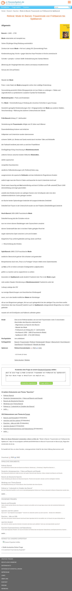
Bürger (48, 342)
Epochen (16, 11)
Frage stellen (16, 7)
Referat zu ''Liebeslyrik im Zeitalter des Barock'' (19, 406)
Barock (17, 342)
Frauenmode (24, 342)
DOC (40, 348)
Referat (32, 342)
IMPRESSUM (5, 572)
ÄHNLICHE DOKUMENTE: (10, 461)
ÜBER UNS (4, 578)
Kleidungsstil (40, 342)
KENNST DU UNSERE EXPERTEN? (14, 539)
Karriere (26, 7)
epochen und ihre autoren (12, 420)
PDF (34, 348)
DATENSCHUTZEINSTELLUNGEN (11, 569)
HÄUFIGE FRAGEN (7, 559)
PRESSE (4, 585)
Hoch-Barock (64, 342)
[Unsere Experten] (11, 542)
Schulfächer (5, 7)
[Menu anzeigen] (67, 2)
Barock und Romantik (10, 418)
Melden (27, 360)
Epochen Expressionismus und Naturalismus (18, 429)
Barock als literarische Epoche (13, 401)
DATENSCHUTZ (6, 565)
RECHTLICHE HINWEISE (8, 562)
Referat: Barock (8, 395)
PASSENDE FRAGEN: (9, 499)
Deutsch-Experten (44, 370)
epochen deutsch (9, 426)
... (4, 494)
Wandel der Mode (39, 344)
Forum (27, 414)
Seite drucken (19, 360)
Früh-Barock (28, 344)
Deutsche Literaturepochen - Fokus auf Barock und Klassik (22, 398)
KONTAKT (4, 582)
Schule (3, 11)
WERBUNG (4, 588)
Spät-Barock (19, 344)
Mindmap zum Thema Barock (13, 404)
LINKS (3, 575)
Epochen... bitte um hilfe (11, 423)
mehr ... (5, 409)
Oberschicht (55, 342)
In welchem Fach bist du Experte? (14, 550)
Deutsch (9, 11)
